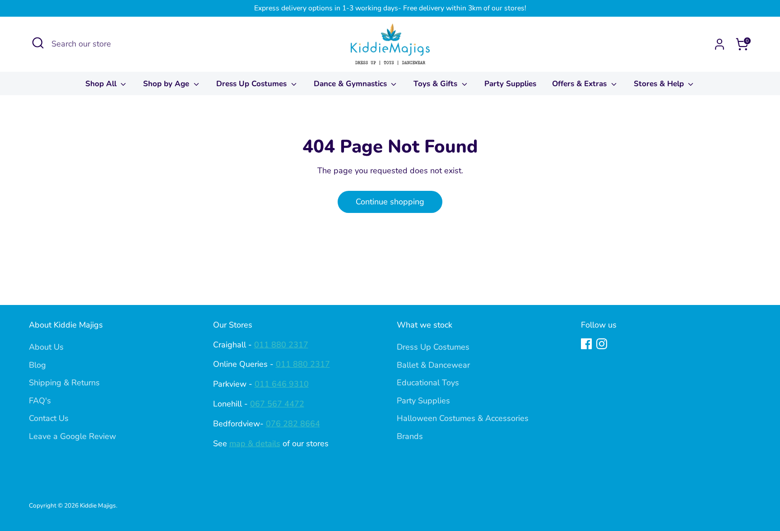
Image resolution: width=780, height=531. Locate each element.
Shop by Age (167, 83)
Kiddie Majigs (98, 505)
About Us (46, 347)
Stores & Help (660, 83)
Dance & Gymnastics (351, 83)
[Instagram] (601, 343)
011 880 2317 (281, 344)
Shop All (102, 83)
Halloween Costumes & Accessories (463, 418)
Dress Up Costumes (252, 83)
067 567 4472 (277, 403)
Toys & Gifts (436, 83)
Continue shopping (390, 201)
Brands (410, 436)
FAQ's (40, 400)
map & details (254, 443)
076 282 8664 (293, 423)
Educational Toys (428, 382)
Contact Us (49, 418)
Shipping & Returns (64, 382)
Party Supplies (510, 83)
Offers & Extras (580, 83)
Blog (37, 365)
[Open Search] (38, 43)
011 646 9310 (282, 384)
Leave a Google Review (72, 436)
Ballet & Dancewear (433, 365)
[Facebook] (586, 343)
